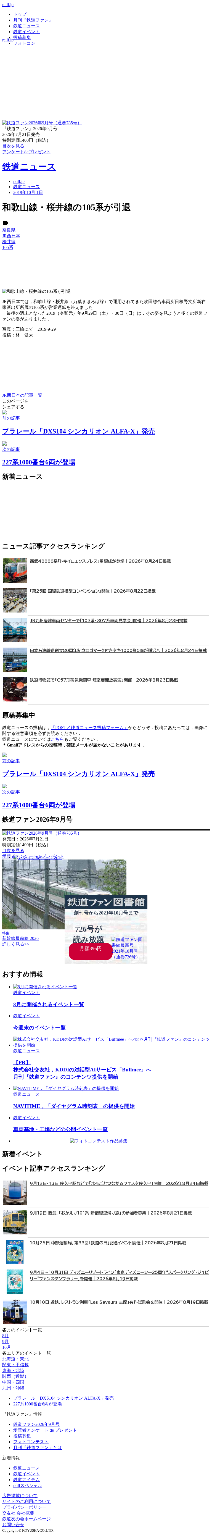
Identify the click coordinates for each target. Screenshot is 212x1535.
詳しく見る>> (15, 944)
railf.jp (8, 4)
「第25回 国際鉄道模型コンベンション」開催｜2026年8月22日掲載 (93, 591)
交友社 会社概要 (18, 1513)
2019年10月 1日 (28, 192)
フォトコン (24, 43)
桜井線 (8, 241)
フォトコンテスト (31, 1441)
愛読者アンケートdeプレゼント (33, 856)
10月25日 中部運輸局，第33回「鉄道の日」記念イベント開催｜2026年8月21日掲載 (108, 1243)
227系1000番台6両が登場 (37, 1404)
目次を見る (13, 850)
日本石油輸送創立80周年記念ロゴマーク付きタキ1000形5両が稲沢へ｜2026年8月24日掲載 (118, 650)
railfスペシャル (27, 1485)
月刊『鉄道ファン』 (33, 20)
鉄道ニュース (26, 25)
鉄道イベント (26, 31)
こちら (57, 739)
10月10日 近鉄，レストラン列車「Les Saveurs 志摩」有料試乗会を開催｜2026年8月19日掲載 (119, 1302)
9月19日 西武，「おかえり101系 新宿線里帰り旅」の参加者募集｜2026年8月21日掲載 (111, 1213)
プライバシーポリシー (24, 1507)
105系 (7, 247)
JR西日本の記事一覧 (22, 395)
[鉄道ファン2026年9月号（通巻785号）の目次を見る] (42, 122)
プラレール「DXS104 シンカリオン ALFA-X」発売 (63, 1398)
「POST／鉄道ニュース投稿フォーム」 (89, 727)
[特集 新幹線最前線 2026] (64, 928)
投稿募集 (22, 37)
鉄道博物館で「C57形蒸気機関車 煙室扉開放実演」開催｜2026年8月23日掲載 (104, 680)
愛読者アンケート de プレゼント (45, 1430)
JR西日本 (11, 235)
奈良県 (8, 230)
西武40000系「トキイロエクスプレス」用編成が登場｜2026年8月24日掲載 (100, 561)
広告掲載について (20, 1495)
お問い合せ (13, 1524)
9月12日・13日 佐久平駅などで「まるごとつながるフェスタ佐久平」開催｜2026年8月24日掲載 (119, 1183)
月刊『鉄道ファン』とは (37, 1447)
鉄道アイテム (26, 1479)
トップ (19, 14)
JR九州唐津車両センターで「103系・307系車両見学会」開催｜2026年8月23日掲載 (108, 621)
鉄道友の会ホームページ (26, 1518)
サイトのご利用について (26, 1501)
